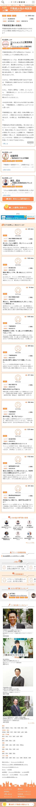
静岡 (7, 740)
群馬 (26, 727)
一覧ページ (13, 5)
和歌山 (22, 744)
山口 (17, 749)
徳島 (3, 753)
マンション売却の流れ (14, 772)
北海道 (4, 732)
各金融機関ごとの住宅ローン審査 (13, 556)
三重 (14, 740)
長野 (21, 736)
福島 (26, 732)
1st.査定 (9, 769)
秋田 (19, 732)
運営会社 (20, 789)
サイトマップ (8, 796)
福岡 (3, 757)
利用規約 (6, 791)
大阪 (10, 744)
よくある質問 (25, 772)
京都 (7, 744)
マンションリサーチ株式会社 (22, 46)
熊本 (14, 757)
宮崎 (21, 757)
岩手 (11, 732)
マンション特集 (24, 774)
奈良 (17, 744)
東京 (3, 727)
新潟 (3, 736)
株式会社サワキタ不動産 (20, 158)
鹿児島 (25, 757)
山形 (22, 732)
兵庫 (14, 744)
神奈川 (7, 727)
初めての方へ (5, 762)
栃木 (22, 727)
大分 (17, 757)
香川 (7, 753)
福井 (14, 736)
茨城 (19, 727)
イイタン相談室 (14, 774)
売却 (20, 5)
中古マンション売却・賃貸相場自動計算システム (15, 764)
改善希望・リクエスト (24, 794)
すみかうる (5, 774)
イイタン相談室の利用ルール (9, 777)
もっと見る (30, 542)
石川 (10, 736)
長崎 (10, 757)
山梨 (17, 736)
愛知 (10, 740)
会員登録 (4, 772)
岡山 (10, 749)
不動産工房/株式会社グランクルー (22, 183)
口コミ (4, 769)
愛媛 (10, 753)
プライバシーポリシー (24, 791)
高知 (14, 753)
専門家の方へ (22, 796)
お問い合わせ (8, 794)
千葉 (15, 727)
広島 (14, 749)
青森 (8, 732)
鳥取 (3, 749)
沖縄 (29, 757)
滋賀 (3, 744)
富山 (7, 736)
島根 (7, 749)
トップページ (4, 5)
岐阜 (3, 740)
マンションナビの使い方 (17, 762)
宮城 (15, 732)
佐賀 (7, 757)
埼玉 (11, 727)
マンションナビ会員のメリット (10, 767)
